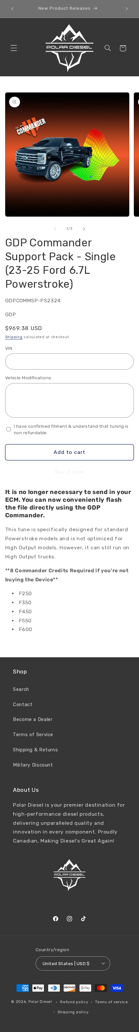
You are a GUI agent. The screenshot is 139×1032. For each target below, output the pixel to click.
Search (21, 689)
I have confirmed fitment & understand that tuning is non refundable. (71, 429)
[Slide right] (84, 229)
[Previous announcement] (12, 9)
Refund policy (74, 1002)
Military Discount (33, 765)
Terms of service (111, 1002)
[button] (13, 48)
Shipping (14, 337)
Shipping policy (73, 1012)
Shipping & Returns (35, 750)
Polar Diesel (40, 1002)
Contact (22, 704)
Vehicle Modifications (28, 377)
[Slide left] (55, 229)
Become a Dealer (32, 719)
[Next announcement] (127, 9)
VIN (8, 348)
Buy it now (69, 471)
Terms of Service (33, 734)
